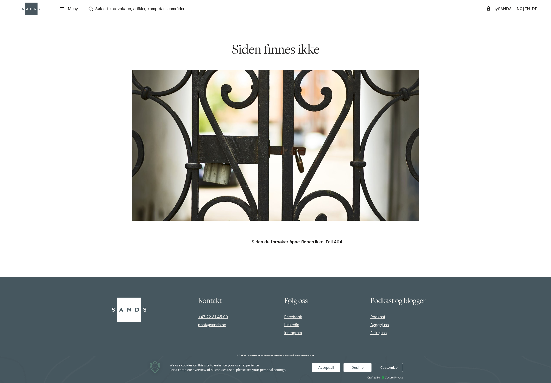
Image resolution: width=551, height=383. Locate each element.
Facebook (293, 317)
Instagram (293, 332)
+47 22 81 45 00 (213, 317)
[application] (275, 369)
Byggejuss (379, 325)
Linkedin (291, 325)
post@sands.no (212, 325)
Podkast (377, 317)
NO (520, 9)
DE (534, 9)
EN (527, 9)
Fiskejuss (378, 332)
